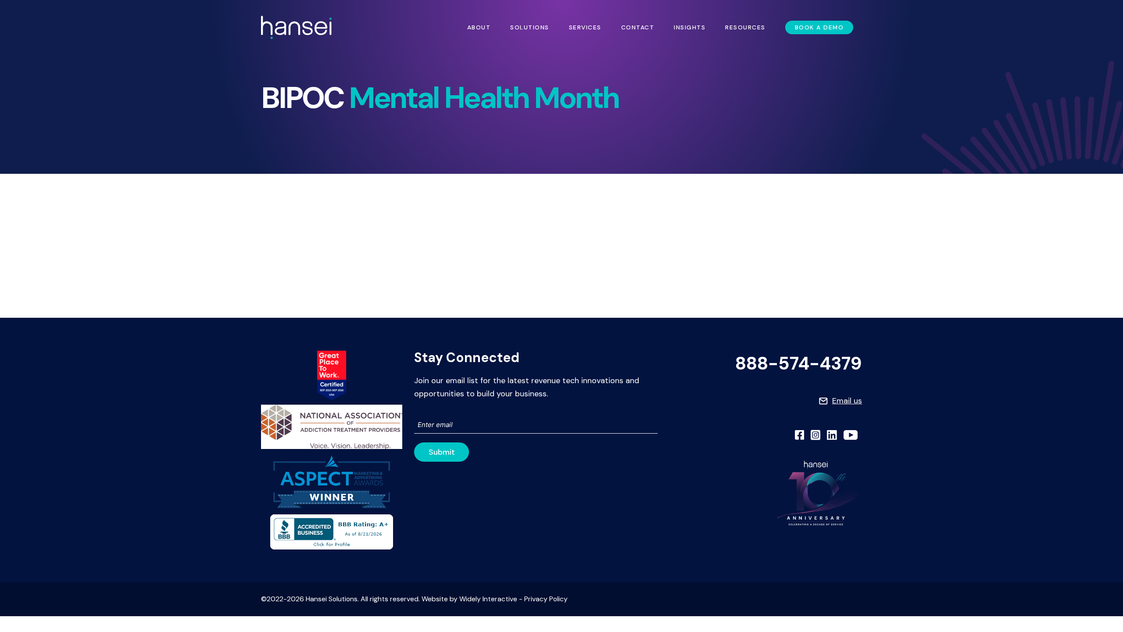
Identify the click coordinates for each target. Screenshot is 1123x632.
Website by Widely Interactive (469, 598)
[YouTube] (851, 435)
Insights (689, 27)
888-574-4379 (798, 363)
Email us (847, 400)
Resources (745, 27)
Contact (637, 27)
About (479, 27)
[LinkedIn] (832, 435)
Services (585, 27)
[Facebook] (800, 435)
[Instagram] (815, 435)
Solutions (529, 27)
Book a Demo (819, 27)
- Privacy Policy (542, 598)
